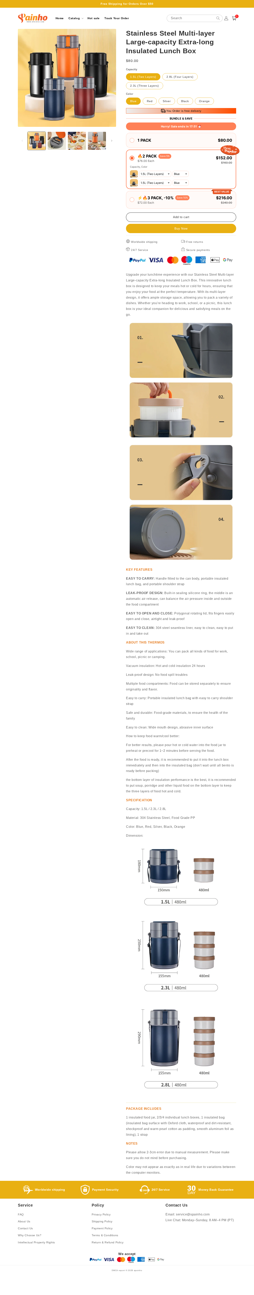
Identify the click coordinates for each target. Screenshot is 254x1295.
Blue (133, 101)
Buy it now (181, 228)
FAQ (21, 1214)
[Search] (218, 18)
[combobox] (194, 18)
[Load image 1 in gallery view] (37, 141)
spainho (138, 1270)
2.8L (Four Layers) (179, 76)
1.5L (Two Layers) (143, 76)
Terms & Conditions (105, 1235)
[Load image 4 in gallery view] (97, 141)
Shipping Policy (102, 1221)
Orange (204, 101)
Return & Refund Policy (107, 1242)
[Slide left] (22, 140)
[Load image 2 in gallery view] (57, 141)
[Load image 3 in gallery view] (77, 141)
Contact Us (25, 1228)
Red (150, 101)
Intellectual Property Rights (36, 1242)
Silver (167, 101)
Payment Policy (102, 1228)
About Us (24, 1221)
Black (185, 101)
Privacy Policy (101, 1214)
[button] (75, 18)
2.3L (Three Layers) (144, 85)
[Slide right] (111, 140)
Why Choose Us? (29, 1235)
